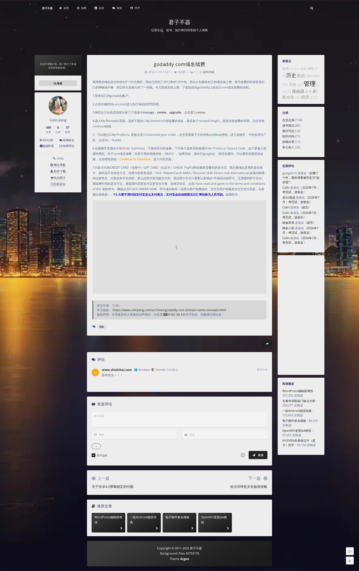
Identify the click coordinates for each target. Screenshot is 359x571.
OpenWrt (313, 75)
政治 (301, 75)
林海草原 (288, 223)
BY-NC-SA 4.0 (176, 314)
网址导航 (59, 165)
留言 (305, 207)
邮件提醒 (102, 455)
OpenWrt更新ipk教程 (296, 431)
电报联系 (48, 146)
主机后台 (59, 184)
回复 (262, 378)
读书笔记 (288, 125)
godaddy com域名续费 (179, 64)
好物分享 (288, 142)
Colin (285, 187)
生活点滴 (288, 120)
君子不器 (47, 8)
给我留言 (68, 140)
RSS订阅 (47, 140)
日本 (292, 84)
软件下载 (59, 171)
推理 (300, 85)
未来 (308, 91)
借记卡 (314, 97)
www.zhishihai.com (117, 370)
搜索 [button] (59, 83)
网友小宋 (288, 228)
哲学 (285, 85)
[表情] (243, 455)
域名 (101, 326)
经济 (305, 97)
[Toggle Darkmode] (350, 560)
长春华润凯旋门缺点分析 (298, 401)
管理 (310, 83)
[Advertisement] (301, 315)
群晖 (285, 68)
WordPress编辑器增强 (297, 391)
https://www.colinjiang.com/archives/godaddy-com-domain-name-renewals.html (169, 310)
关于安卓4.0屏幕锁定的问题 (113, 486)
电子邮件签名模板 (294, 421)
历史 (291, 75)
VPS (311, 68)
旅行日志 (288, 131)
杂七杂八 (288, 147)
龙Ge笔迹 (288, 197)
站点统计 (59, 178)
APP (297, 97)
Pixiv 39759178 (189, 553)
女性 (303, 68)
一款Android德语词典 (297, 411)
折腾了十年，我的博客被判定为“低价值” (300, 177)
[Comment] (350, 551)
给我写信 (68, 146)
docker (295, 69)
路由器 (298, 91)
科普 (290, 97)
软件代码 (288, 136)
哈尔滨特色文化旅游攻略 (248, 486)
